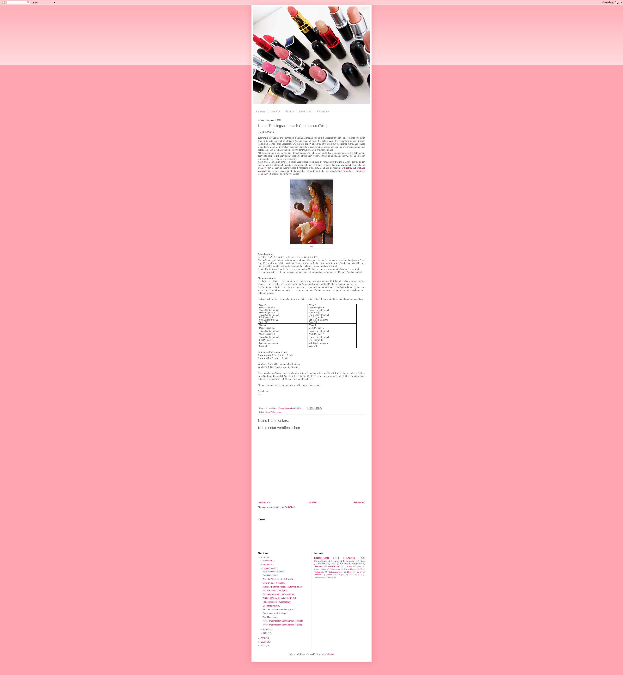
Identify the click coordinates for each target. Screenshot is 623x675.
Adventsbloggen (350, 569)
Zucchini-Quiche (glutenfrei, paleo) (278, 579)
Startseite (260, 111)
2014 (263, 557)
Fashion (321, 564)
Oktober (267, 564)
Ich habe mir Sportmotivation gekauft (279, 609)
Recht (351, 575)
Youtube (330, 577)
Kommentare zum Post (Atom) (282, 507)
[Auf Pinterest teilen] (320, 408)
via (311, 247)
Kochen (349, 566)
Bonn (359, 566)
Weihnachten (334, 566)
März (265, 633)
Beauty (345, 564)
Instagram (340, 575)
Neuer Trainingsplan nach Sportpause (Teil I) (282, 625)
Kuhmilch (317, 575)
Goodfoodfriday (320, 569)
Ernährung (321, 557)
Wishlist (329, 575)
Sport (267, 412)
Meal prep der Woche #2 (274, 571)
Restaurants (319, 572)
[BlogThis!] (311, 408)
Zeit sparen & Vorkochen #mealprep (278, 594)
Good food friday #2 (271, 606)
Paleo (333, 564)
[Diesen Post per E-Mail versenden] (308, 408)
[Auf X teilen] (314, 408)
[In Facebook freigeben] (317, 408)
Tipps (362, 561)
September (268, 568)
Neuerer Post (264, 502)
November (268, 561)
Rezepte (289, 111)
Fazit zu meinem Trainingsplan (276, 602)
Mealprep (318, 566)
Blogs (349, 572)
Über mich (275, 111)
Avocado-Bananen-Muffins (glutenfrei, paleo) (282, 587)
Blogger (330, 654)
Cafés (359, 572)
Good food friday (270, 575)
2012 (263, 642)
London (350, 561)
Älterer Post (359, 502)
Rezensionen (305, 111)
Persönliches (320, 561)
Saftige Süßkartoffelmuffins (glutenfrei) (279, 598)
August (266, 629)
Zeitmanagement (335, 572)
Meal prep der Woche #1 (274, 583)
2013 (263, 638)
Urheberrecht (319, 577)
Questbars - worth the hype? (275, 613)
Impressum (323, 111)
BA (361, 569)
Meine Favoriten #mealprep (275, 590)
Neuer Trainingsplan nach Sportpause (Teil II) (283, 621)
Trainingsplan (276, 412)
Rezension (357, 564)
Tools (360, 575)
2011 (263, 645)
